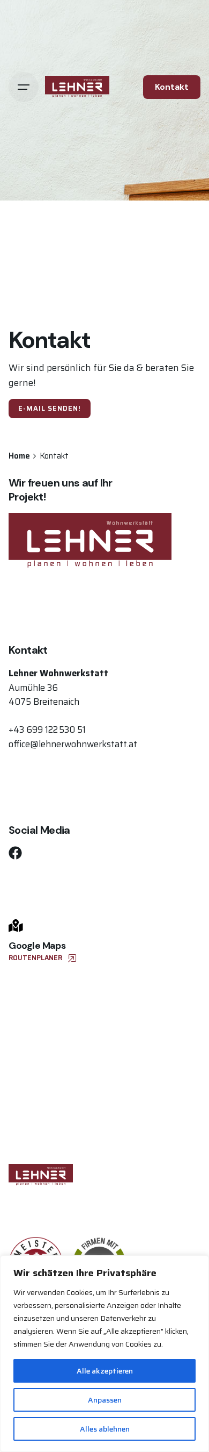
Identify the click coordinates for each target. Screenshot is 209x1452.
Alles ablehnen (105, 1429)
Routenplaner (35, 958)
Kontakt (172, 87)
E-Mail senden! (49, 408)
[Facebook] (15, 853)
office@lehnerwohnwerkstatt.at (73, 744)
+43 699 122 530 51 (47, 729)
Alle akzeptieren (105, 1371)
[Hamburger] (24, 87)
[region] (104, 1353)
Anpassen (105, 1400)
